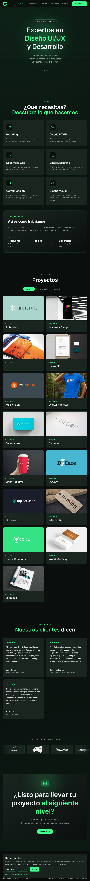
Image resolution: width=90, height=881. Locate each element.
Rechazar (10, 869)
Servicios (20, 4)
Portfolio (44, 4)
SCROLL (45, 70)
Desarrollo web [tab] (59, 289)
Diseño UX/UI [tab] (43, 289)
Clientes (65, 4)
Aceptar (35, 869)
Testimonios (54, 4)
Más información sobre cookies (16, 874)
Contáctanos (79, 4)
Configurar (23, 869)
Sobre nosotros (32, 4)
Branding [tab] (29, 289)
